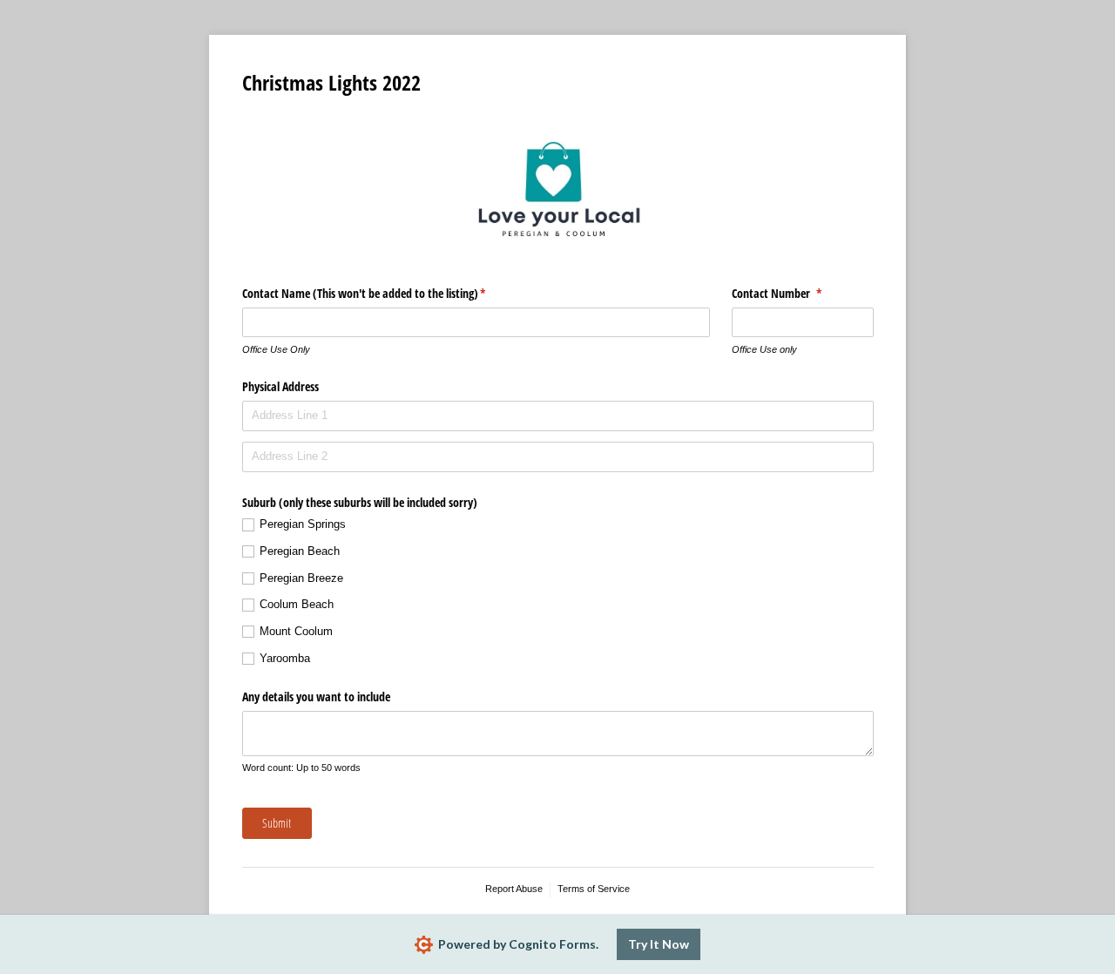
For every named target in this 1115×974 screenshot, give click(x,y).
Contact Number (797, 293)
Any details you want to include (316, 696)
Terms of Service (594, 888)
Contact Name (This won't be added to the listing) (384, 293)
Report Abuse (514, 888)
